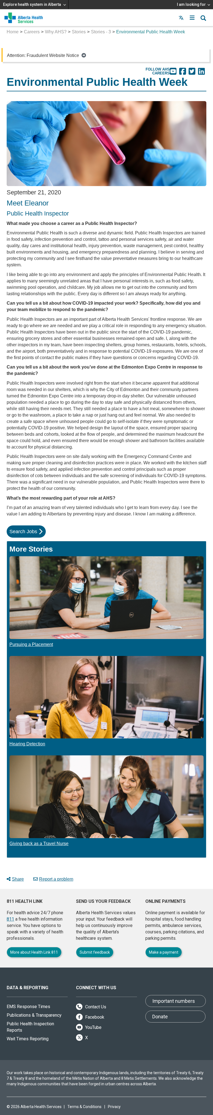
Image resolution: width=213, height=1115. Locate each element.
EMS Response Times (28, 1006)
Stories (79, 31)
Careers (32, 31)
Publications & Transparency (34, 1015)
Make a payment (163, 952)
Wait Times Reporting (28, 1038)
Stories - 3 (101, 31)
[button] (192, 17)
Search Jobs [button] (23, 531)
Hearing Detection (27, 743)
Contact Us (95, 1006)
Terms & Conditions (84, 1106)
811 (10, 919)
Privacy (114, 1106)
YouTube (93, 1027)
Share (18, 879)
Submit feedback (95, 952)
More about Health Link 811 (34, 952)
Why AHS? (56, 31)
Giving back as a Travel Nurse (39, 843)
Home (13, 31)
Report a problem (56, 879)
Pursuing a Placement (31, 644)
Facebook (94, 1017)
